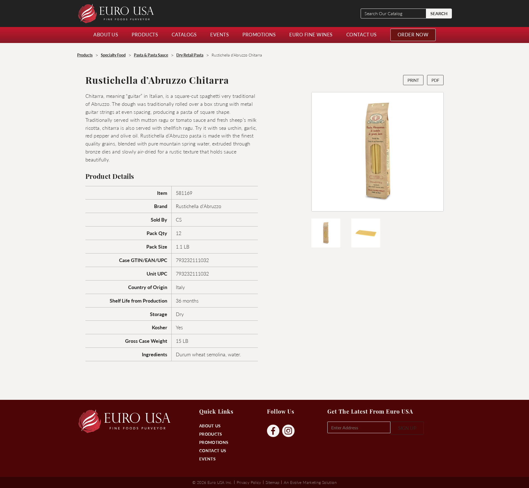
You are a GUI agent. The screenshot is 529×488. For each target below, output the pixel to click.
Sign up (407, 428)
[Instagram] (288, 431)
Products (210, 434)
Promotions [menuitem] (259, 34)
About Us (209, 425)
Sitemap (273, 482)
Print (413, 80)
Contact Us (212, 450)
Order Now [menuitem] (413, 34)
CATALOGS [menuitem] (184, 34)
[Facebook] (273, 431)
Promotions (213, 442)
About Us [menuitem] (105, 34)
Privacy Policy (249, 482)
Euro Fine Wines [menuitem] (311, 34)
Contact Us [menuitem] (361, 34)
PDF (435, 80)
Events (207, 459)
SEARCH (438, 13)
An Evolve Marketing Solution (310, 482)
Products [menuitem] (145, 34)
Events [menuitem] (219, 34)
